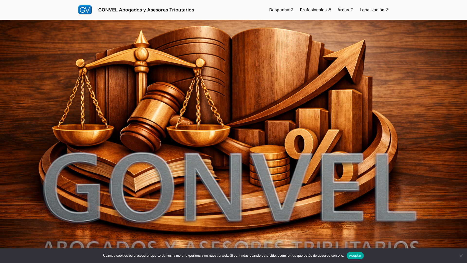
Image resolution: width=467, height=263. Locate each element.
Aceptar (355, 255)
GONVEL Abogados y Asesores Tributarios (146, 10)
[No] (460, 255)
